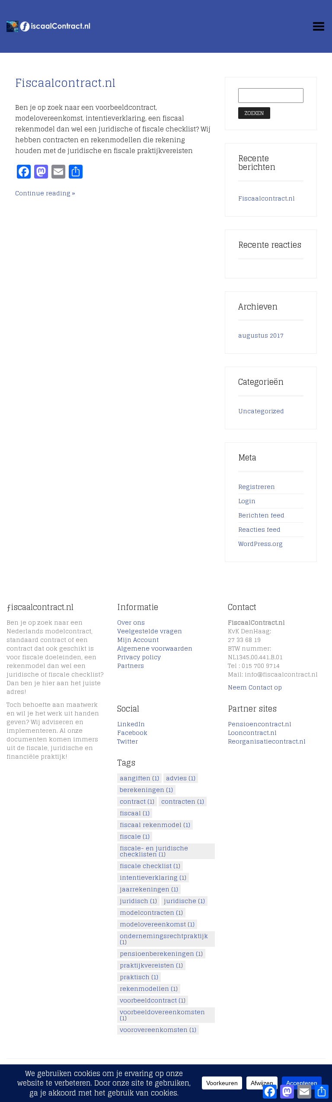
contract (137, 801)
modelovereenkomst (157, 924)
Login (246, 500)
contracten (182, 801)
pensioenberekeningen (161, 953)
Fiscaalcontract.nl (65, 83)
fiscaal (135, 813)
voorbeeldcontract (152, 1000)
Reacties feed (259, 529)
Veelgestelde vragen (149, 631)
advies (180, 778)
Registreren (256, 486)
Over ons (131, 622)
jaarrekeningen (149, 889)
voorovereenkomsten (158, 1030)
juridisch (138, 901)
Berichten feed (261, 515)
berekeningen (146, 790)
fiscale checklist (150, 866)
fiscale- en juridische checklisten (154, 851)
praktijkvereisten (151, 965)
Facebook (132, 732)
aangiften (139, 778)
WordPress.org (260, 543)
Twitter (127, 741)
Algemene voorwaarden (154, 648)
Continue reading (42, 193)
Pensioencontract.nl (259, 724)
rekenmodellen (149, 988)
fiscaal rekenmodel (155, 825)
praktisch (139, 977)
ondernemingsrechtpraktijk (164, 939)
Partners (130, 665)
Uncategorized (261, 411)
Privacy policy (139, 657)
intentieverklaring (153, 877)
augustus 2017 (261, 335)
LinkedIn (131, 724)
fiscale (135, 836)
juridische (184, 901)
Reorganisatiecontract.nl (267, 741)
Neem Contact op (255, 687)
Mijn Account (138, 639)
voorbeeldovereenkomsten (162, 1015)
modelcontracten (151, 912)
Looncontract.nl (252, 732)
